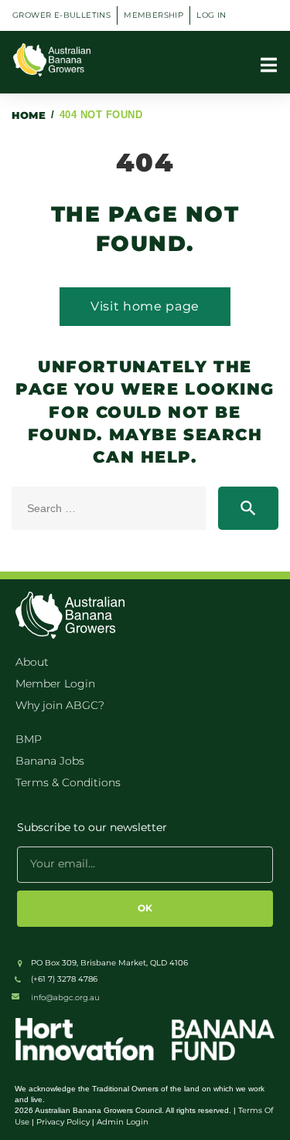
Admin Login (122, 1122)
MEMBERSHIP (153, 15)
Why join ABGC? (59, 705)
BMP (28, 739)
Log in (211, 15)
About (32, 662)
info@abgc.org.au (65, 997)
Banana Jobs (49, 761)
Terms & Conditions (68, 782)
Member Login (55, 683)
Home (29, 115)
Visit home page (145, 306)
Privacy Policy (63, 1122)
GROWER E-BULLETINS (61, 15)
